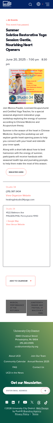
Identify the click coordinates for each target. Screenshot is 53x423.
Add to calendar (19, 281)
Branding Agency (32, 411)
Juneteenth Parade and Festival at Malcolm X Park (37, 307)
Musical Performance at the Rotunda (17, 306)
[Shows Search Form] (30, 4)
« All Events (12, 20)
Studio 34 (11, 187)
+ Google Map (12, 221)
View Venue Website (15, 224)
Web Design (42, 408)
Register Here (16, 172)
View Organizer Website (18, 195)
